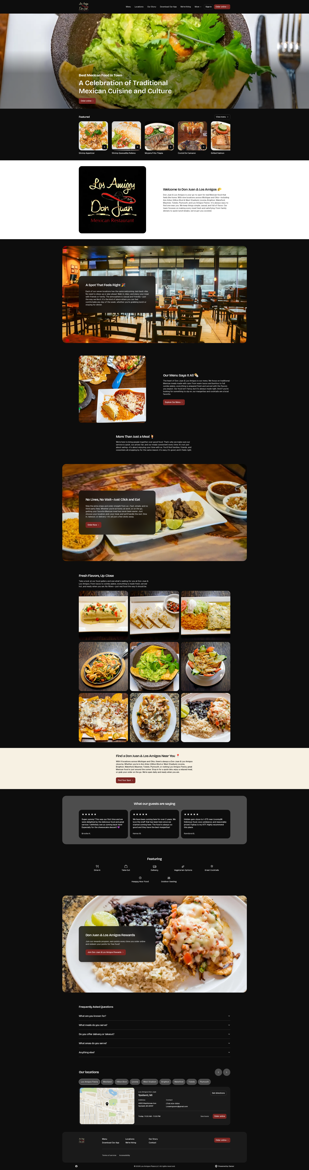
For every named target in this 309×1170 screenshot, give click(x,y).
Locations (139, 6)
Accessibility (124, 1155)
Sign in (209, 6)
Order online (219, 1116)
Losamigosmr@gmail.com (177, 1106)
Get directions (218, 1093)
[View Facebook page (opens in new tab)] (76, 1166)
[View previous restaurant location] (218, 1072)
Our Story (151, 6)
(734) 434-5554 (173, 1103)
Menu (128, 6)
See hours (205, 1116)
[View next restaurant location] (226, 1072)
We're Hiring (185, 6)
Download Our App (168, 6)
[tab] (89, 1082)
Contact (152, 1142)
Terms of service (109, 1155)
